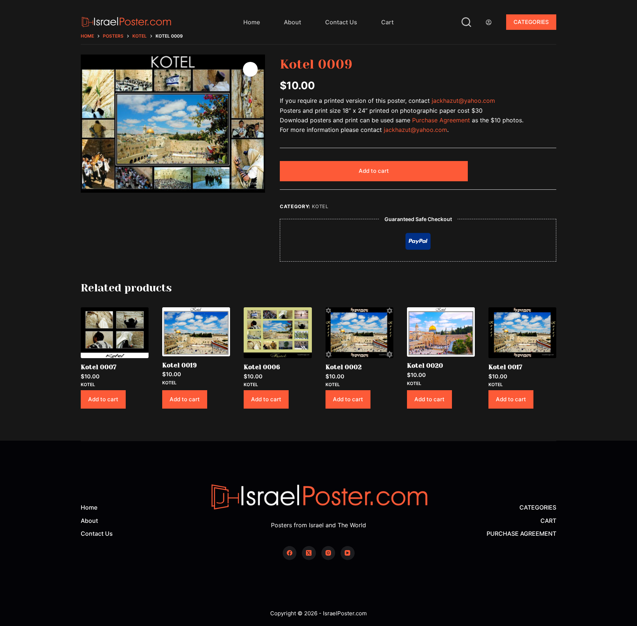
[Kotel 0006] (277, 332)
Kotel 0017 (505, 367)
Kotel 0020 (425, 365)
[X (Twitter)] (309, 553)
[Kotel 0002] (359, 332)
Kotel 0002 (344, 367)
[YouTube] (348, 553)
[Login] (488, 22)
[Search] (466, 22)
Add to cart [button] (103, 399)
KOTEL (320, 206)
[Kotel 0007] (115, 332)
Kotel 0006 (262, 367)
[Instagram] (328, 553)
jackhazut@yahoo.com (463, 100)
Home (251, 22)
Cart (387, 22)
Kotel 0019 (179, 365)
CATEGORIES (531, 21)
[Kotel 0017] (522, 332)
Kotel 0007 (98, 367)
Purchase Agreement (441, 120)
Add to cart (374, 170)
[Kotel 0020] (441, 332)
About (292, 22)
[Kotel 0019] (196, 331)
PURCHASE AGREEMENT (521, 533)
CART (548, 520)
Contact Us (341, 22)
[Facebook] (290, 553)
